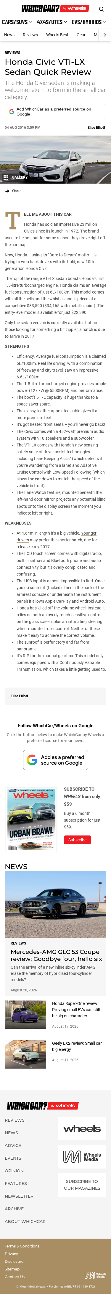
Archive (14, 1209)
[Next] (104, 35)
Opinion (14, 1171)
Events (13, 1158)
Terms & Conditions (22, 1246)
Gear (81, 34)
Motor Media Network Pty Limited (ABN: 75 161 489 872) (57, 1286)
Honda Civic (36, 268)
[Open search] (101, 9)
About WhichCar (25, 1221)
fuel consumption (68, 356)
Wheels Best (57, 34)
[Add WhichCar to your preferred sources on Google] (55, 760)
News (9, 34)
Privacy (11, 1254)
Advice (13, 1145)
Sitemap (12, 1269)
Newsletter (19, 1196)
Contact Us (15, 1277)
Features (16, 1183)
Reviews (30, 34)
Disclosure (14, 1261)
